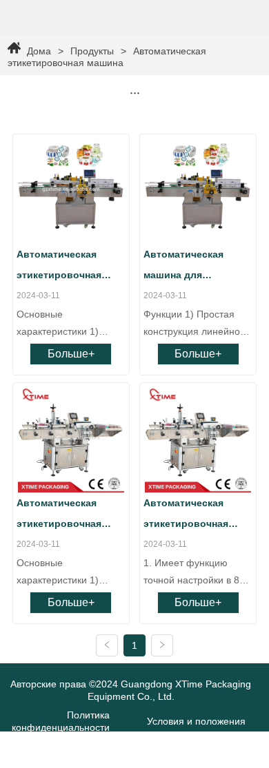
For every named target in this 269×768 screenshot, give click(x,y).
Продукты (92, 50)
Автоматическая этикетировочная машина (107, 56)
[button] (135, 92)
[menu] (135, 92)
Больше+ (71, 354)
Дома (39, 50)
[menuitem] (135, 92)
